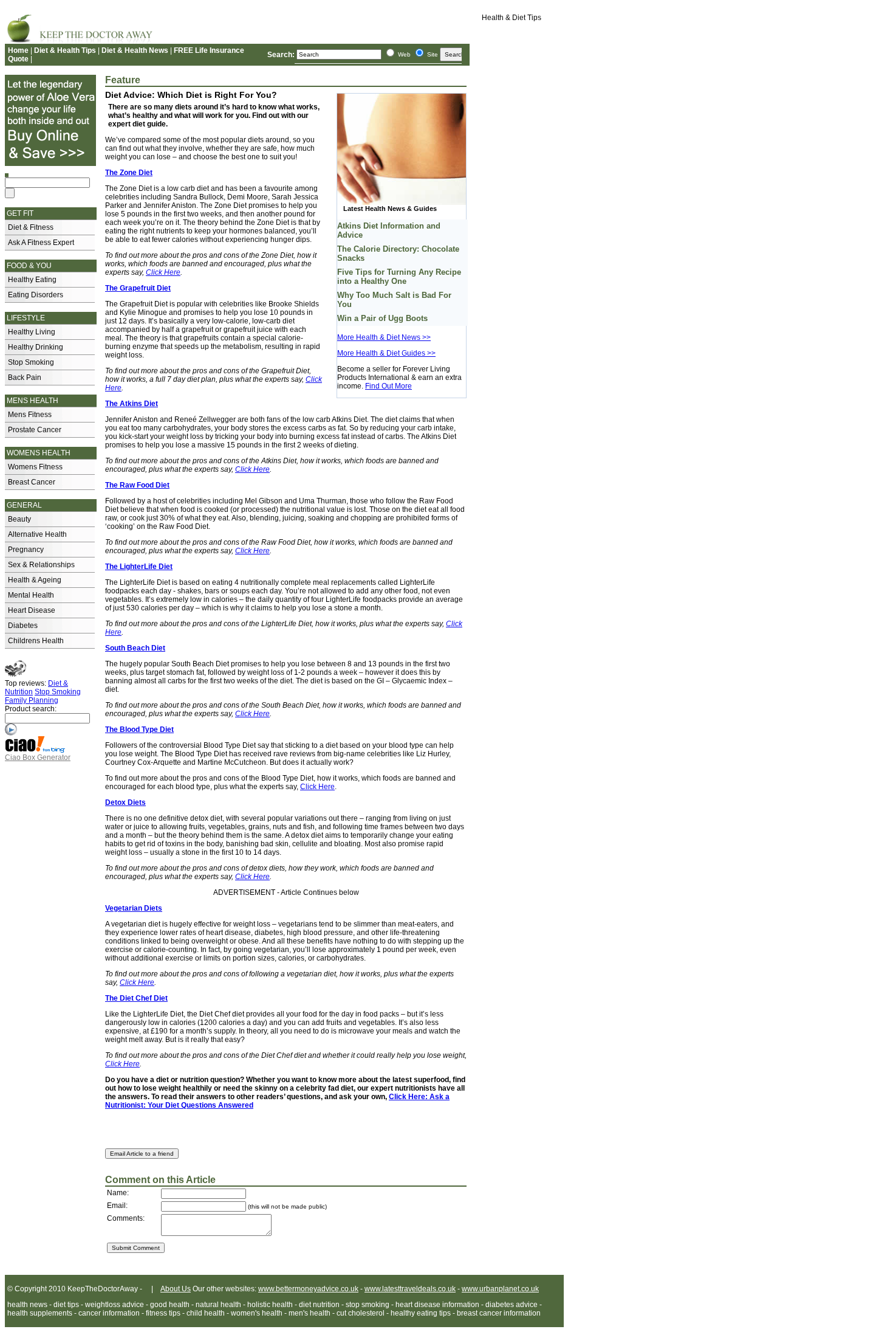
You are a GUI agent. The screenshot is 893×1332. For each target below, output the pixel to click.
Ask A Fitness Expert (41, 242)
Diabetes (23, 625)
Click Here (252, 551)
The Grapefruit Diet (138, 288)
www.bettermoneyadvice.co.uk (308, 1289)
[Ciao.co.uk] (35, 751)
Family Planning (31, 700)
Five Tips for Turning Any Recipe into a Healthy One (399, 276)
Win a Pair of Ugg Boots (382, 318)
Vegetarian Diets (133, 908)
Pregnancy (26, 549)
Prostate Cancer (34, 430)
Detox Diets (125, 802)
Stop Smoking (31, 362)
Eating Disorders (35, 295)
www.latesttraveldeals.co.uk (410, 1289)
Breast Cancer (31, 482)
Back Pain (24, 377)
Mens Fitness (30, 414)
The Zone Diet (128, 172)
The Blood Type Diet (139, 729)
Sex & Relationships (41, 565)
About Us (175, 1289)
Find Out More (388, 386)
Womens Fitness (35, 467)
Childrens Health (36, 641)
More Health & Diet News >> (384, 337)
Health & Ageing (34, 580)
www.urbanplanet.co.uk (500, 1289)
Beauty (19, 519)
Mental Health (31, 595)
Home (18, 50)
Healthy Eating (32, 279)
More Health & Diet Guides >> (386, 353)
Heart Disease (31, 610)
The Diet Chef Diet (136, 998)
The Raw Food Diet (137, 485)
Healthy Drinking (35, 347)
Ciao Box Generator (37, 757)
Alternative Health (37, 534)
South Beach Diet (135, 648)
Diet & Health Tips (65, 50)
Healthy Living (31, 332)
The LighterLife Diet (139, 566)
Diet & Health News (134, 50)
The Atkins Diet (131, 403)
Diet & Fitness (30, 227)
